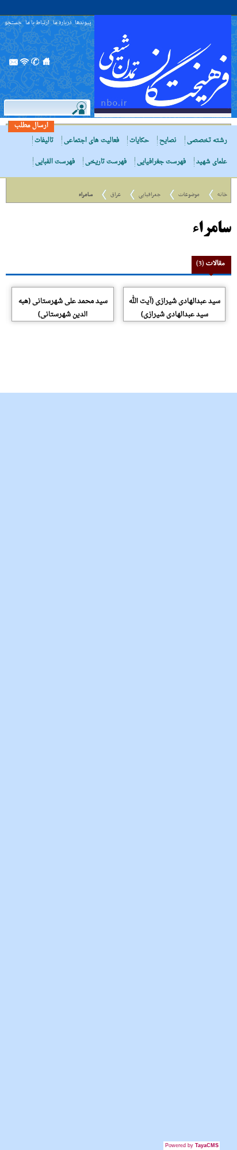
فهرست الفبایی (55, 162)
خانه (222, 195)
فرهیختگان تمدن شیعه (162, 66)
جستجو (13, 23)
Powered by (192, 1145)
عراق (115, 195)
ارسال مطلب (31, 126)
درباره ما (62, 23)
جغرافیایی (149, 195)
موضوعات (189, 195)
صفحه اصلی (46, 65)
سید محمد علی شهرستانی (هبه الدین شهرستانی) (63, 307)
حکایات (139, 140)
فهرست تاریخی (106, 162)
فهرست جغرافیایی (161, 162)
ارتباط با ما (37, 23)
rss (24, 65)
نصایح (168, 140)
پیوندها (83, 23)
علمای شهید (211, 162)
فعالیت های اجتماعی (91, 140)
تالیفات (44, 140)
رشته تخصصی (207, 140)
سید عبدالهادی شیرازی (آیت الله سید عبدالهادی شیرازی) (174, 307)
